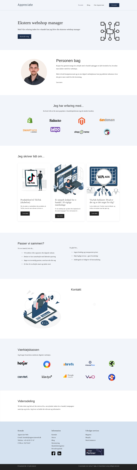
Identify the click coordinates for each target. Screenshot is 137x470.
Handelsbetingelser (58, 446)
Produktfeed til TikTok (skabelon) (31, 201)
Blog (88, 5)
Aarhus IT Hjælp (92, 466)
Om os (54, 437)
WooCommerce (90, 440)
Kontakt (54, 435)
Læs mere (59, 82)
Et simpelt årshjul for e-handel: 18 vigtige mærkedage (66, 202)
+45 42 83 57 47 (29, 440)
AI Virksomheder (101, 466)
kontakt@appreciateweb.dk (32, 437)
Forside (80, 5)
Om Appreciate (99, 5)
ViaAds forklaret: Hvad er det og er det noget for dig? (102, 201)
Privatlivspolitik (57, 449)
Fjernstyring (56, 443)
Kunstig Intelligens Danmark (112, 466)
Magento (88, 435)
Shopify (88, 437)
